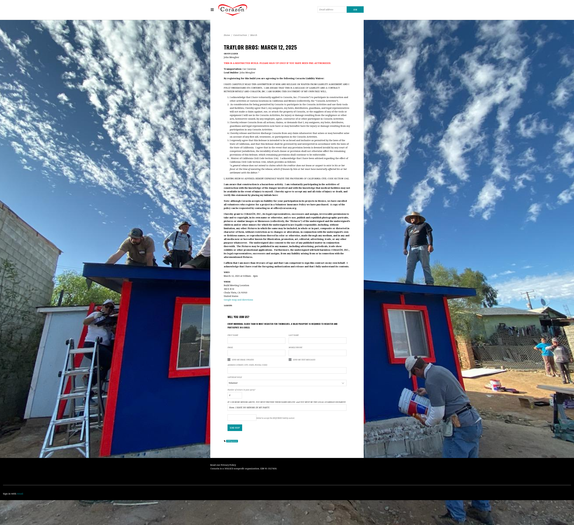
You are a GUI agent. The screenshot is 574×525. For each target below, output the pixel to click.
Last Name (294, 335)
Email (230, 347)
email (20, 493)
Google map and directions (238, 299)
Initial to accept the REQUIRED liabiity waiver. (275, 418)
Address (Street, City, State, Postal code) (247, 365)
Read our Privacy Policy (223, 465)
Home (227, 35)
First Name (233, 335)
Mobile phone (295, 347)
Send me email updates (243, 360)
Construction (240, 35)
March (253, 35)
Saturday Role (235, 377)
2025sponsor (232, 441)
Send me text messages (304, 360)
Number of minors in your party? (241, 390)
